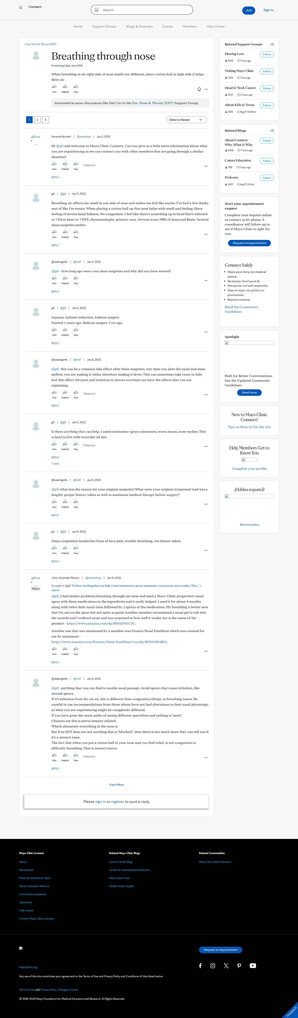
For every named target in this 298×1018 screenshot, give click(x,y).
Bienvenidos (249, 524)
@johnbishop (93, 577)
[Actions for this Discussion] (206, 89)
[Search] (95, 10)
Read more (249, 392)
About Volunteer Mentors (34, 886)
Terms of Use (27, 989)
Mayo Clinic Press (119, 878)
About (23, 861)
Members (189, 26)
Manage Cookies (68, 989)
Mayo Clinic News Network (215, 861)
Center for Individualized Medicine (129, 870)
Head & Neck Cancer (240, 87)
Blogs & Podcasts (139, 26)
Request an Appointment (220, 950)
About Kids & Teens (239, 105)
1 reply (55, 463)
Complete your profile (249, 468)
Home (78, 26)
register (117, 801)
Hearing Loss (234, 53)
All (272, 44)
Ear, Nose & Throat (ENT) (40, 44)
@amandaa (84, 136)
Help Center (216, 26)
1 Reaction (89, 165)
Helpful (65, 91)
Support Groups (104, 26)
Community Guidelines (32, 894)
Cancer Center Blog (120, 861)
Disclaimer (25, 902)
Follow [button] (267, 54)
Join (249, 10)
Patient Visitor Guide (121, 886)
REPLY (55, 177)
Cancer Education (238, 160)
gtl (66, 65)
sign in (100, 801)
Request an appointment (249, 243)
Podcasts (231, 177)
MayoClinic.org (28, 967)
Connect (35, 6)
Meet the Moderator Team (35, 878)
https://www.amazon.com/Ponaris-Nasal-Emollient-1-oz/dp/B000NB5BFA (109, 642)
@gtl (59, 146)
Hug (76, 91)
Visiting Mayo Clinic (239, 70)
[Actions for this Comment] (206, 166)
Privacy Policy (48, 989)
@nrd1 (77, 261)
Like (54, 91)
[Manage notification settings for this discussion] (199, 89)
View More (116, 784)
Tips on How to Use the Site (249, 427)
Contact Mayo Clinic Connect (36, 918)
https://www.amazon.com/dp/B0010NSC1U (101, 623)
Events (168, 26)
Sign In (269, 10)
